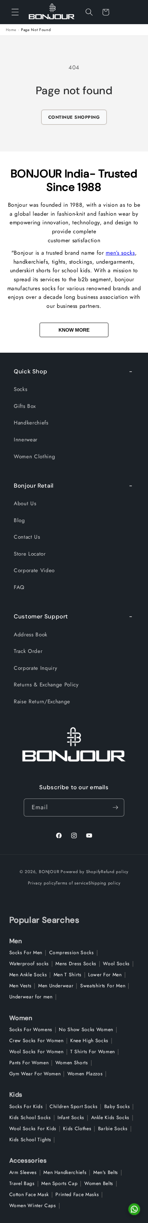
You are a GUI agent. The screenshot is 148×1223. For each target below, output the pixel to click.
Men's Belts (105, 1172)
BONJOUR (49, 872)
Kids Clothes (77, 1128)
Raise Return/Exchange (42, 701)
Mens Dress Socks (75, 963)
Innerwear (26, 439)
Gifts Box (25, 406)
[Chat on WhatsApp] (134, 1209)
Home (11, 29)
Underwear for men (31, 996)
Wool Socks (116, 963)
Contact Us (27, 537)
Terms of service (72, 883)
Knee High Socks (89, 1040)
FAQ (19, 587)
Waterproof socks (29, 963)
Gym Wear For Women (35, 1073)
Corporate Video (34, 570)
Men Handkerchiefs (64, 1172)
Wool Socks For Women (36, 1051)
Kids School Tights (30, 1139)
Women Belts (98, 1183)
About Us (25, 503)
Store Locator (30, 554)
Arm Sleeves (23, 1172)
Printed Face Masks (77, 1194)
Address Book (30, 634)
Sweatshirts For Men (103, 985)
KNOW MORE (74, 330)
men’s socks (120, 253)
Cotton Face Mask (29, 1194)
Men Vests (20, 985)
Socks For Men (26, 952)
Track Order (28, 651)
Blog (19, 520)
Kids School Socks (30, 1117)
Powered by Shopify (81, 872)
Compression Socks (71, 952)
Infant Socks (70, 1117)
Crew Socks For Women (36, 1040)
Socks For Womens (31, 1029)
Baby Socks (117, 1106)
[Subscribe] (115, 807)
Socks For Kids (26, 1106)
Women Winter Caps (32, 1205)
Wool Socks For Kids (33, 1128)
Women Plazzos (85, 1073)
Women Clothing (34, 456)
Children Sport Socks (73, 1106)
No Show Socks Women (86, 1029)
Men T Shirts (68, 974)
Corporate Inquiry (35, 668)
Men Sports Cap (59, 1183)
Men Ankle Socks (28, 974)
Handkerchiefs (31, 423)
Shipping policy (104, 883)
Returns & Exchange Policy (46, 684)
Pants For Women (29, 1062)
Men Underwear (56, 985)
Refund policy (114, 872)
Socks (20, 389)
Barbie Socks (113, 1128)
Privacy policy (42, 883)
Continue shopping (74, 117)
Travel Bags (22, 1183)
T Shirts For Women (92, 1051)
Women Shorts (71, 1062)
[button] (15, 12)
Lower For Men (105, 974)
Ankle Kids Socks (110, 1117)
